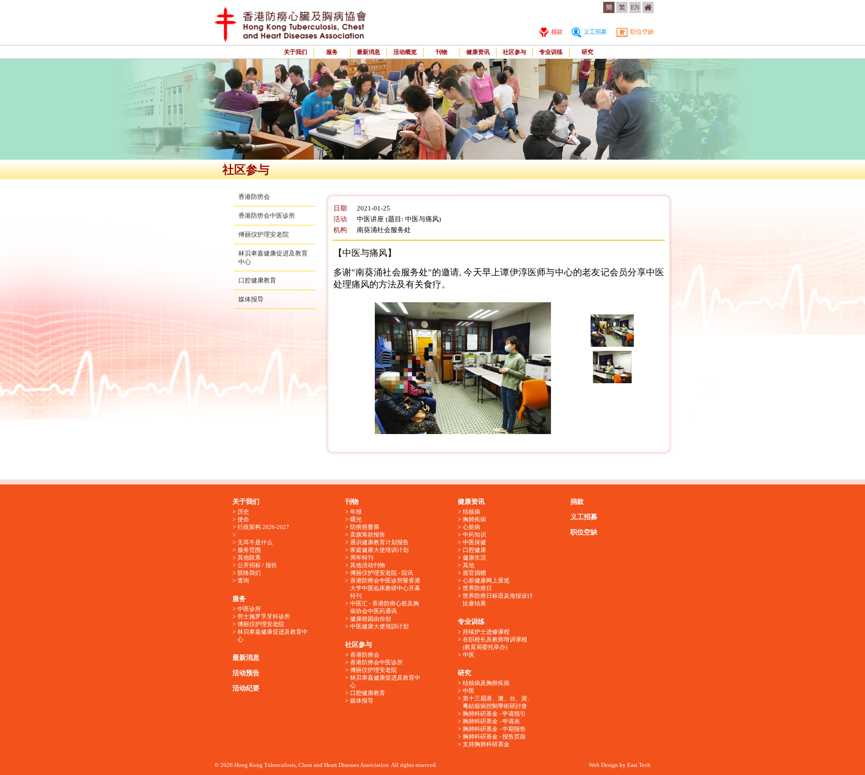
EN (635, 7)
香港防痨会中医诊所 (266, 215)
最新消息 (368, 52)
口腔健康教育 (257, 280)
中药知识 (474, 534)
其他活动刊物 (367, 565)
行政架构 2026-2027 (263, 527)
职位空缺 (641, 31)
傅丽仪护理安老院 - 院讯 (381, 572)
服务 (332, 52)
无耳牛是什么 (255, 542)
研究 (587, 52)
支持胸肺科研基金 (486, 744)
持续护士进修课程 (486, 631)
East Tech (639, 765)
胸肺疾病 (474, 519)
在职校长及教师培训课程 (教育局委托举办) (495, 643)
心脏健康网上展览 (486, 580)
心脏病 (471, 527)
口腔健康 (474, 550)
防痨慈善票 (364, 527)
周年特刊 (361, 557)
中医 (468, 654)
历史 (243, 511)
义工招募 (594, 31)
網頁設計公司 (571, 765)
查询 (243, 580)
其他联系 (249, 557)
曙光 (356, 519)
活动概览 (405, 52)
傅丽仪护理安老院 (263, 234)
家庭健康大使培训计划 (379, 550)
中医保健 (474, 542)
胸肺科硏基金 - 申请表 (491, 721)
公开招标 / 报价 (257, 565)
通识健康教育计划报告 (379, 542)
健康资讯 (478, 52)
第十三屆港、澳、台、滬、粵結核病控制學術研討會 (498, 702)
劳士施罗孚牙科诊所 (263, 616)
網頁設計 (542, 765)
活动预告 (246, 672)
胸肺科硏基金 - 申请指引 (494, 713)
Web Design (603, 765)
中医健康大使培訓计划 (379, 626)
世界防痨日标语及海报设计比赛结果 (498, 599)
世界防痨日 (477, 588)
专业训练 (551, 52)
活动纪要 (246, 688)
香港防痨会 (254, 196)
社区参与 (514, 52)
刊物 (441, 52)
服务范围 (249, 550)
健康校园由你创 (370, 618)
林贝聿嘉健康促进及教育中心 (272, 635)
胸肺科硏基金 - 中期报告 (494, 729)
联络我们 (249, 572)
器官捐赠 (474, 572)
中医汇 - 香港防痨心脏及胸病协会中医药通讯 (384, 607)
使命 (243, 519)
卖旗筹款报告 (367, 534)
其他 (468, 565)
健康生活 (474, 557)
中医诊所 (249, 608)
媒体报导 (251, 299)
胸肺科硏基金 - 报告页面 (494, 736)
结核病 (471, 511)
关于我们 (295, 52)
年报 (356, 511)
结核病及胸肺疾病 (486, 683)
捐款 (556, 31)
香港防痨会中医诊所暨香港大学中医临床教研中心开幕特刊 (385, 588)
